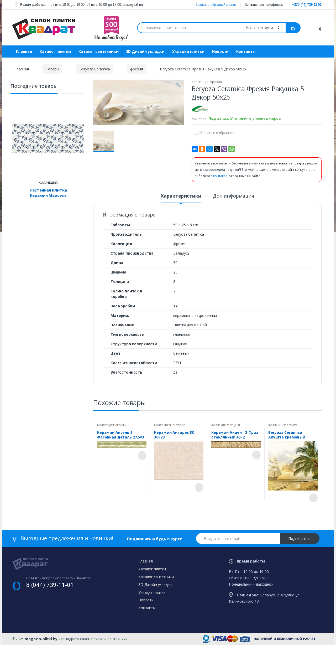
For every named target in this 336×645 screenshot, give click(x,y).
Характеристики (181, 196)
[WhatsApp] (231, 149)
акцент (234, 425)
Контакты (246, 51)
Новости (220, 51)
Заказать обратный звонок (215, 5)
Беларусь (181, 253)
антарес (178, 425)
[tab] (181, 198)
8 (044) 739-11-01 (50, 585)
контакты (220, 176)
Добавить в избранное (214, 132)
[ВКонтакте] (195, 149)
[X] (217, 149)
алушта (292, 425)
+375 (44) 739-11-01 (307, 5)
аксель (120, 425)
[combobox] (188, 27)
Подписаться (300, 538)
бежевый (181, 353)
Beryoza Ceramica (94, 68)
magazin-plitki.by (41, 638)
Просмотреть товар (141, 455)
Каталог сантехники (98, 51)
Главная (24, 51)
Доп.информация (233, 196)
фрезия (136, 68)
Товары (52, 68)
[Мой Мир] (209, 149)
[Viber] (224, 149)
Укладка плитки (188, 51)
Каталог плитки (55, 51)
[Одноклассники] (202, 149)
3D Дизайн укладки (145, 51)
